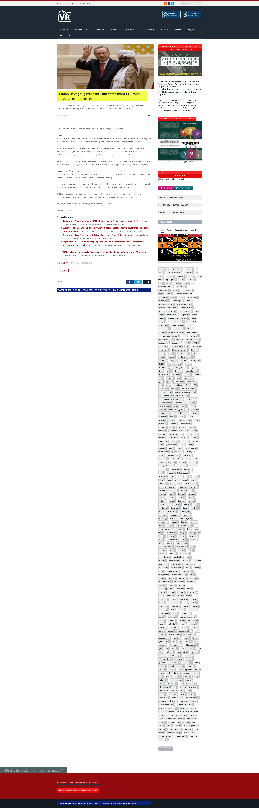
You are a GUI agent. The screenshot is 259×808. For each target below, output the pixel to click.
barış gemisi (183, 353)
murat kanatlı (164, 582)
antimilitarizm (184, 311)
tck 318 (172, 669)
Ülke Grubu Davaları (188, 687)
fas (196, 434)
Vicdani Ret (79, 29)
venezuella (176, 697)
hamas (182, 462)
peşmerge (192, 610)
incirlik (194, 480)
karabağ (162, 518)
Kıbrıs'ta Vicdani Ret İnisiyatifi (171, 529)
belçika (173, 360)
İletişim (178, 29)
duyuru (194, 413)
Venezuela (163, 697)
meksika (175, 564)
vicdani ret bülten (166, 704)
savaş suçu (62, 265)
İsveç (191, 497)
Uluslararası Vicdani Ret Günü (171, 690)
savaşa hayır (164, 638)
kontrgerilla (194, 532)
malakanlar (178, 557)
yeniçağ (188, 729)
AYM (195, 343)
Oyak (161, 603)
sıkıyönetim (182, 652)
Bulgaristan (163, 374)
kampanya (175, 515)
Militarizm (187, 571)
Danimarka (180, 402)
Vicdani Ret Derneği (167, 708)
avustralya (163, 343)
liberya (181, 550)
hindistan (181, 466)
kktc (188, 529)
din (175, 406)
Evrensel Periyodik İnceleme (170, 434)
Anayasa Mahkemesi (167, 308)
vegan (191, 694)
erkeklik (162, 423)
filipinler (184, 437)
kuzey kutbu (182, 543)
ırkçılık (186, 504)
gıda (179, 448)
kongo (182, 532)
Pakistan (174, 606)
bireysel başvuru (174, 364)
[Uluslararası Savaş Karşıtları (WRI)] (171, 17)
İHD (196, 476)
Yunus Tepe (85, 3)
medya (186, 560)
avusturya (176, 343)
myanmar (179, 582)
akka (173, 297)
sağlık (195, 627)
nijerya (162, 592)
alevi (181, 297)
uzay (183, 694)
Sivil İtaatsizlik (187, 648)
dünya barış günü (176, 409)
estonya (162, 427)
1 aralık (189, 269)
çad (178, 378)
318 (160, 283)
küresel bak (172, 539)
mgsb (197, 567)
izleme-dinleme (165, 504)
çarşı (161, 381)
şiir (174, 641)
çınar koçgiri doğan (181, 385)
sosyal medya (174, 655)
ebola (181, 416)
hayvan (192, 462)
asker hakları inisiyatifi (177, 318)
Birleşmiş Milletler (180, 367)
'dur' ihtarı (163, 269)
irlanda (181, 494)
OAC (161, 596)
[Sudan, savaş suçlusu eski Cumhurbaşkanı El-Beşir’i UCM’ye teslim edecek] (105, 88)
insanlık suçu (186, 490)
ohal (188, 596)
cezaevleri (191, 381)
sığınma (170, 652)
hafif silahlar (176, 459)
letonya (162, 550)
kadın (194, 508)
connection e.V (165, 392)
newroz (180, 589)
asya (185, 336)
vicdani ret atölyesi (188, 701)
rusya (184, 627)
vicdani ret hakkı (188, 708)
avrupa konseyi (165, 339)
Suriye (186, 662)
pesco (181, 610)
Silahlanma (190, 645)
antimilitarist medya (167, 311)
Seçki (163, 29)
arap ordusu (172, 315)
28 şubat (190, 279)
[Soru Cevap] (33, 767)
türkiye (162, 680)
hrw (160, 473)
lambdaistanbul (165, 546)
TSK (176, 676)
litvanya (162, 553)
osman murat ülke (179, 599)
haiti (187, 459)
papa (195, 606)
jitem (185, 508)
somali (161, 655)
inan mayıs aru (181, 480)
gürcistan (187, 455)
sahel (161, 631)
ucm (79, 265)
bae (186, 346)
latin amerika (181, 546)
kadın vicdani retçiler (167, 511)
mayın (161, 560)
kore (161, 536)
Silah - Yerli (184, 641)
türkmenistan (176, 680)
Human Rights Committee (177, 473)
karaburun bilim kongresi (180, 518)
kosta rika (193, 536)
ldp (192, 546)
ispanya (171, 497)
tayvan (162, 669)
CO (195, 385)
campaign (188, 378)
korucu (171, 536)
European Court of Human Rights (182, 430)
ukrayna (171, 683)
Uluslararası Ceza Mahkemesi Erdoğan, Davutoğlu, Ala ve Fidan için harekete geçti (99, 234)
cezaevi (179, 381)
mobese (171, 578)
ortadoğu (163, 599)
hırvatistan (175, 469)
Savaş (170, 631)
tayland (190, 666)
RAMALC (171, 620)
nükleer (191, 592)
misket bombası (178, 574)
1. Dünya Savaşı (174, 272)
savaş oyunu (174, 634)
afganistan (163, 290)
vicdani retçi (174, 722)
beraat (183, 360)
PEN (173, 610)
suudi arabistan (175, 666)
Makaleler (130, 29)
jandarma (163, 508)
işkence (191, 494)
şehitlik (177, 638)
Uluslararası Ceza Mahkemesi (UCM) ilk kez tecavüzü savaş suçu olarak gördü (97, 221)
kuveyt (169, 543)
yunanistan (180, 736)
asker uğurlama (175, 322)
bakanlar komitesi (179, 350)
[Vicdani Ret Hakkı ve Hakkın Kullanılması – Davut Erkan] (172, 179)
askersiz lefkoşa (176, 332)
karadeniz (163, 522)
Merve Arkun (188, 564)
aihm (168, 293)
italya (172, 501)
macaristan (184, 553)
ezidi (188, 434)
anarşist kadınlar (184, 304)
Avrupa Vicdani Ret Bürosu (188, 339)
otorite (193, 599)
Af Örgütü (181, 286)
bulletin (176, 374)
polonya (171, 617)
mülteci (193, 578)
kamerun (162, 515)
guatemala (163, 452)
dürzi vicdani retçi (180, 413)
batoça (171, 357)
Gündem (97, 29)
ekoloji (170, 420)
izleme (191, 501)
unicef (161, 694)
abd (176, 283)
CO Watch (163, 388)
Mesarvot (163, 567)
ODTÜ (179, 596)
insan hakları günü (166, 487)
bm (168, 371)
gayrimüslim (171, 445)
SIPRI (174, 648)
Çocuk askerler (188, 388)
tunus (186, 676)
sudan (72, 265)
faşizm (161, 437)
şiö (166, 648)
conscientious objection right (170, 399)
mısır (161, 578)
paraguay (163, 610)
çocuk (173, 388)
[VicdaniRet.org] (64, 15)
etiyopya (180, 427)
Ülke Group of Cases (167, 687)
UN (189, 690)
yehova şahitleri (190, 726)
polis (161, 617)
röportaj (174, 627)
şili (160, 648)
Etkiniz (191, 427)
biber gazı (195, 360)
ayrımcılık (163, 346)
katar (174, 522)
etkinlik (162, 430)
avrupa (194, 336)
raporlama (192, 620)
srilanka (178, 659)
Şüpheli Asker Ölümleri (168, 662)
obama (170, 596)
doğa (183, 406)
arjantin (185, 315)
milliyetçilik (163, 574)
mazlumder (174, 560)
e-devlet (162, 416)
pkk (174, 613)
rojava (192, 624)
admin (65, 258)
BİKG (161, 364)
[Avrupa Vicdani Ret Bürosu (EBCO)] (192, 17)
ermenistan (185, 423)
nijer (189, 589)
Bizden (113, 29)
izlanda (181, 501)
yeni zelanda (175, 729)
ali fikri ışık (192, 297)
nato (161, 585)
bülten (186, 374)
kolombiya (170, 532)
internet (162, 494)
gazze (161, 448)
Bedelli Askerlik (184, 357)
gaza (182, 445)
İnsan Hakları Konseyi (168, 490)
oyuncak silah (174, 603)
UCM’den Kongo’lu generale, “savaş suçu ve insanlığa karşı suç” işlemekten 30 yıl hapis (101, 247)
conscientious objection (185, 392)
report (161, 624)
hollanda (188, 469)
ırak (177, 504)
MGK (188, 567)
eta (171, 427)
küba (161, 539)
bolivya (178, 371)
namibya (190, 582)
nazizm (172, 585)
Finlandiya (163, 441)
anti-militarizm (186, 308)
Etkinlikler (148, 29)
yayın (178, 726)
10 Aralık (188, 272)
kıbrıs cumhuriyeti (183, 525)
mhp (161, 571)
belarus (162, 360)
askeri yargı (178, 329)
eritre (196, 420)
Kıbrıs (170, 525)
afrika (175, 290)
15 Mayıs (180, 276)
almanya (162, 301)
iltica (169, 480)
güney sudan (173, 455)
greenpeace (191, 448)
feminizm (172, 437)
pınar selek (163, 613)
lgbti (171, 550)
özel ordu (163, 606)
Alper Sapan (177, 301)
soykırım (188, 655)
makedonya (164, 557)
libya (190, 550)
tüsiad (188, 680)
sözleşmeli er (164, 659)
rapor (181, 620)
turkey (195, 676)
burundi (169, 378)
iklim (161, 480)
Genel (62, 29)
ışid (196, 504)
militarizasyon (172, 571)
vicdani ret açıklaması (168, 701)
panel (186, 606)
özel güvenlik (189, 603)
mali (188, 557)
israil (181, 497)
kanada (187, 515)
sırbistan (194, 652)
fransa (174, 441)
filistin (194, 437)
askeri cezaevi (177, 325)
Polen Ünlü (186, 613)
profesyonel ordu (187, 617)
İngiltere (162, 483)
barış (170, 353)
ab (168, 283)
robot (182, 624)
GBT (171, 448)
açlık (186, 283)
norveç (181, 592)
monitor (182, 578)
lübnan (173, 553)
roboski (171, 624)
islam (161, 497)
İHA (188, 476)
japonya (174, 508)
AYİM (187, 343)
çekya (169, 381)
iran (171, 494)
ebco (172, 416)
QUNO (161, 620)
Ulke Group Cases (188, 683)
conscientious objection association (173, 395)
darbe (191, 402)
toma (168, 676)
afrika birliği (187, 290)
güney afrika (177, 452)
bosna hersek (191, 371)
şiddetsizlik (163, 641)
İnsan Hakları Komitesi (188, 487)
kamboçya (184, 511)
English (191, 29)
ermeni (174, 423)
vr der (185, 722)
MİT (191, 574)
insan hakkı (175, 483)
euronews (68, 210)
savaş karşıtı (184, 631)
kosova (182, 536)
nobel (171, 592)
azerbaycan (176, 346)
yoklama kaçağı (173, 733)
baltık (161, 353)
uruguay (172, 694)
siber (195, 638)
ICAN (172, 476)
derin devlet (164, 406)
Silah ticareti (175, 645)
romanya (162, 627)
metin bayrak (176, 567)
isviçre (161, 501)
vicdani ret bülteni (185, 704)
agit (160, 293)
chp (160, 385)
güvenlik (162, 459)
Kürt (183, 539)
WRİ (168, 726)
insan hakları (190, 483)
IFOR (180, 476)
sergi (187, 638)
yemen (162, 729)
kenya (183, 522)
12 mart (170, 276)
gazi (190, 445)
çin (167, 385)
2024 (181, 279)
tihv (160, 676)
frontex (186, 441)
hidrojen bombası (166, 466)
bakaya (194, 350)
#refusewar (176, 269)
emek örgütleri (184, 420)
